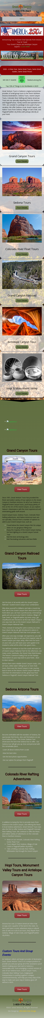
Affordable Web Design (27, 1011)
